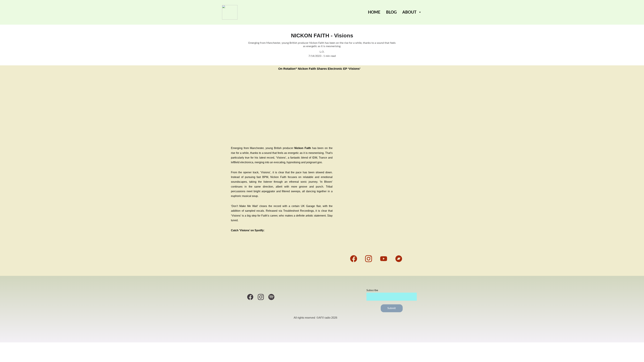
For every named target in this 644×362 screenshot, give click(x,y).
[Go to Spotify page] (271, 297)
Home (374, 12)
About (409, 12)
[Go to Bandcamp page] (398, 258)
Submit (391, 308)
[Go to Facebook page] (355, 258)
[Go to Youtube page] (385, 258)
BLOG (391, 12)
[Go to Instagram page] (370, 258)
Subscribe (372, 290)
